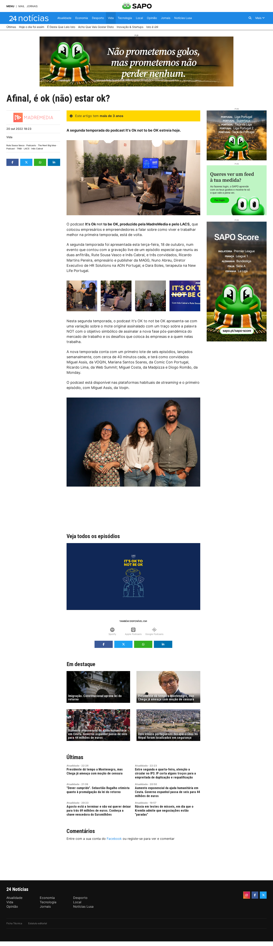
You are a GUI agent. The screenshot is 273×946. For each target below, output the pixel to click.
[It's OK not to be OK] (82, 296)
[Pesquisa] (250, 18)
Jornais (32, 6)
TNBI (19, 148)
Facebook (114, 839)
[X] (263, 895)
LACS (26, 148)
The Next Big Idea (47, 145)
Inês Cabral (37, 148)
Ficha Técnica (14, 923)
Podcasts (31, 145)
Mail (21, 6)
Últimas (75, 757)
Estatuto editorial (37, 923)
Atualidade (73, 765)
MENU (10, 6)
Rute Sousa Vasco (15, 145)
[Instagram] (246, 895)
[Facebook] (255, 895)
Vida (9, 137)
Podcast (10, 148)
